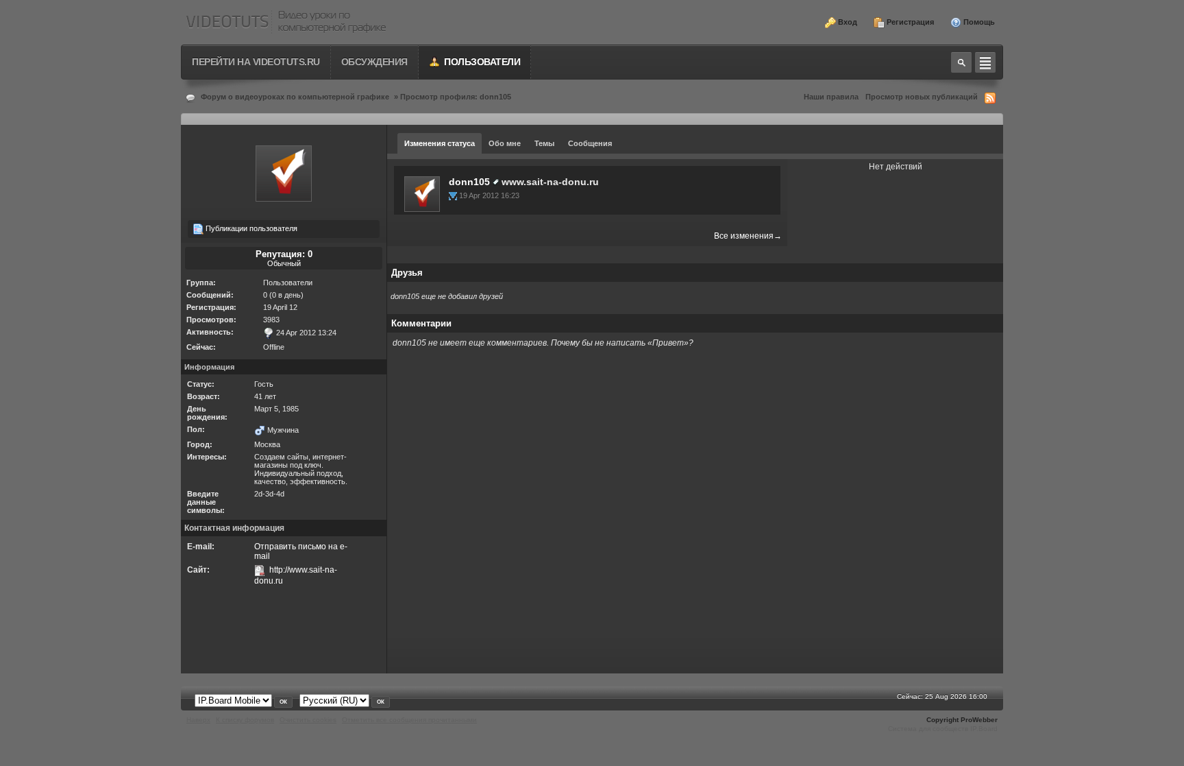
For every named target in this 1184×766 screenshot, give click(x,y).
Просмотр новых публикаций (921, 97)
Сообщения (590, 143)
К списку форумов (245, 719)
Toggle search (961, 62)
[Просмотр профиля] (422, 193)
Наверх (198, 719)
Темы (544, 143)
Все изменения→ (748, 236)
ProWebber (979, 719)
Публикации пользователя (250, 228)
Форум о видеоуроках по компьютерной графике (295, 97)
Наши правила (831, 97)
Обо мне (505, 143)
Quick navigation (985, 62)
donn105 (469, 181)
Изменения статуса (439, 143)
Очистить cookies (308, 719)
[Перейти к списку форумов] (286, 22)
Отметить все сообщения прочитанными (409, 719)
